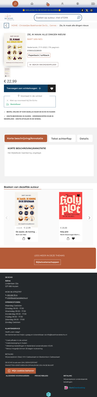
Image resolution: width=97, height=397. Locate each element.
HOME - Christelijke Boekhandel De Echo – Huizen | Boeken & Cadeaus (44, 25)
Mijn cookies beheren (22, 370)
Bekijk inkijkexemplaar (43, 64)
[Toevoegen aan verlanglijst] (52, 88)
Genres (53, 25)
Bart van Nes (34, 39)
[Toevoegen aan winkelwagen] (23, 238)
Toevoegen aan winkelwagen (22, 88)
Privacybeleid (41, 376)
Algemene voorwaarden (17, 376)
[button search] (78, 17)
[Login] (62, 4)
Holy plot (64, 232)
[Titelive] (48, 394)
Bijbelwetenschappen (47, 262)
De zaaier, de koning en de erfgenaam (34, 232)
